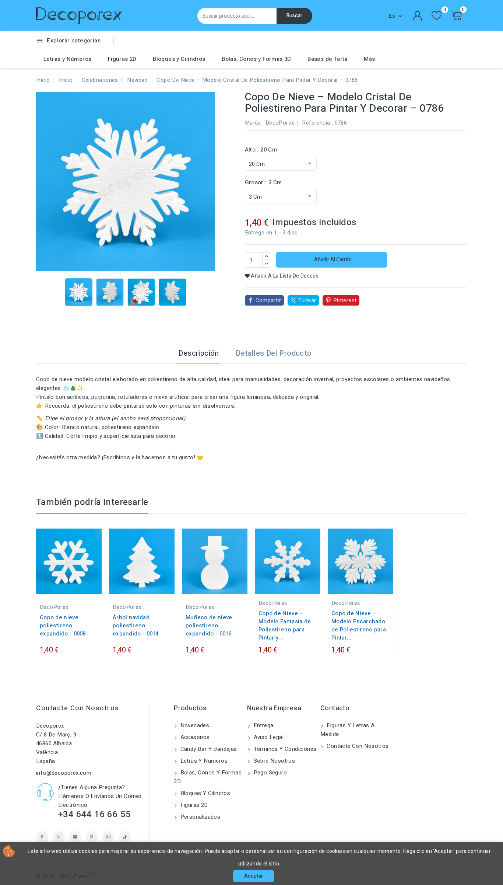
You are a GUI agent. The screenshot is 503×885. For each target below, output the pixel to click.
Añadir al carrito (332, 260)
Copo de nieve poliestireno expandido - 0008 (63, 625)
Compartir (268, 300)
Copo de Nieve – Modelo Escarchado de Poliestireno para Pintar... (358, 625)
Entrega (262, 725)
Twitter (59, 837)
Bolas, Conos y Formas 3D (256, 59)
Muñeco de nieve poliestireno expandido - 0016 (209, 625)
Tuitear (307, 300)
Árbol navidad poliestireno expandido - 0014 (136, 625)
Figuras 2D (122, 59)
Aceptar (253, 876)
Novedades (194, 725)
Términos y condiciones (284, 749)
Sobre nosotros (273, 761)
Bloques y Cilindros (179, 59)
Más (369, 59)
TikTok (125, 837)
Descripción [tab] (198, 353)
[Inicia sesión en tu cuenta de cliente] (417, 16)
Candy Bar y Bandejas (208, 749)
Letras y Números (67, 59)
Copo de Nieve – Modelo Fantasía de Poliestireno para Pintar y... (284, 625)
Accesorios (194, 737)
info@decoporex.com (63, 773)
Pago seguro (269, 773)
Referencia (316, 123)
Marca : (254, 123)
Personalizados (199, 817)
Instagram (108, 837)
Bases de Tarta (327, 59)
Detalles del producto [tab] (274, 353)
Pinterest (345, 300)
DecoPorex (279, 123)
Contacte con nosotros (77, 708)
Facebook (42, 837)
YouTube (75, 837)
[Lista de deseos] (437, 16)
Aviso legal (268, 737)
